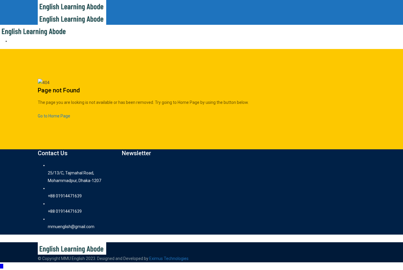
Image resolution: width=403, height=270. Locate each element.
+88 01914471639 (65, 196)
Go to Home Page (54, 116)
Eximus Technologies (169, 258)
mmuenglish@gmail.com (71, 226)
